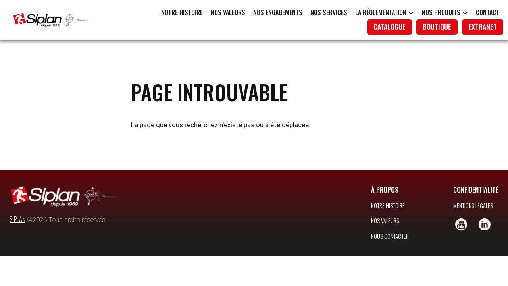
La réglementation (380, 12)
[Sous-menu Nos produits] (465, 12)
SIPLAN (17, 219)
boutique (437, 26)
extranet (482, 26)
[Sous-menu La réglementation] (411, 12)
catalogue (389, 26)
